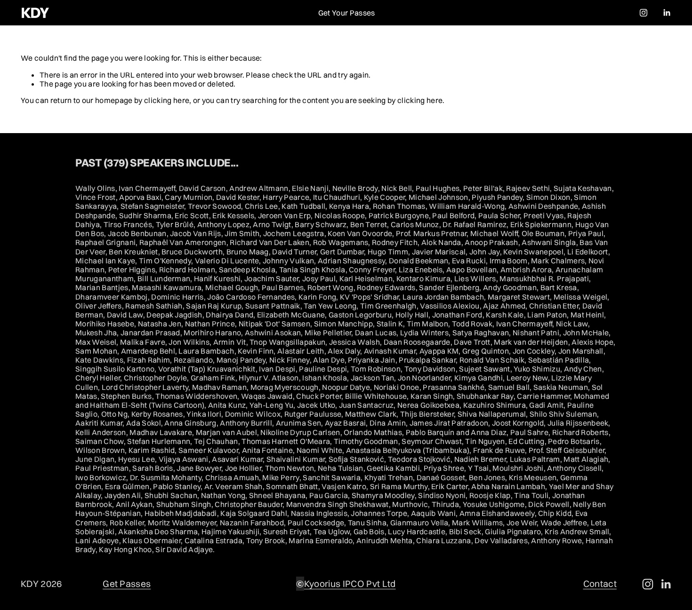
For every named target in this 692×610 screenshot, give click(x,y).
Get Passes (127, 583)
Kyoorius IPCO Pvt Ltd (350, 583)
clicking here (166, 100)
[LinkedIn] (666, 12)
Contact (600, 583)
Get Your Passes (346, 12)
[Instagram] (643, 12)
